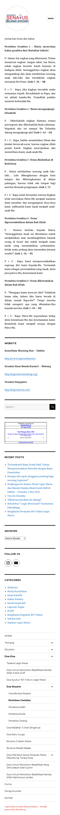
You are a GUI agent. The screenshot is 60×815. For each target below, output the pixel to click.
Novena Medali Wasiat (19, 748)
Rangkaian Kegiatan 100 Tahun (25, 614)
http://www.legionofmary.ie (20, 358)
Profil (10, 610)
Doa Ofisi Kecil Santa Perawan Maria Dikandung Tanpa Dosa (26, 756)
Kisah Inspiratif (16, 603)
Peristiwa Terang (18, 720)
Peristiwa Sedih (17, 707)
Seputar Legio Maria (18, 622)
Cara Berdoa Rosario (20, 693)
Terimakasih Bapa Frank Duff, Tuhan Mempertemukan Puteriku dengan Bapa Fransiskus (29, 468)
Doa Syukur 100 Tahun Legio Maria (26, 679)
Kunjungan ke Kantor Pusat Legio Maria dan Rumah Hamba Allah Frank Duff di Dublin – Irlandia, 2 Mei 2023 (29, 488)
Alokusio (12, 587)
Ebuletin (9, 649)
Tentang (9, 642)
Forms (8, 784)
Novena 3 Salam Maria (19, 741)
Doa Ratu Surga (16, 734)
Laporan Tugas (15, 607)
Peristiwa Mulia (17, 714)
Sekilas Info (14, 618)
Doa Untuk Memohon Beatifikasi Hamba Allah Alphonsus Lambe (29, 776)
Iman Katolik (14, 595)
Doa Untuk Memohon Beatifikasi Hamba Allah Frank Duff (29, 671)
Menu (51, 18)
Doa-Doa (10, 656)
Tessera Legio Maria (17, 663)
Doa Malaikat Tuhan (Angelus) (23, 727)
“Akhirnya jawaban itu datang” (24, 499)
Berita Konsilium (17, 591)
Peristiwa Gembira (20, 700)
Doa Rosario (14, 686)
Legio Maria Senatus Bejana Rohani (21, 807)
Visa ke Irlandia (16, 495)
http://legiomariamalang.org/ (21, 374)
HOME (8, 636)
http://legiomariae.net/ (17, 389)
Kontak (9, 798)
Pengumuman (13, 791)
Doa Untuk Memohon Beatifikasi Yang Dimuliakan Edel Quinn (28, 766)
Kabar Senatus (15, 599)
